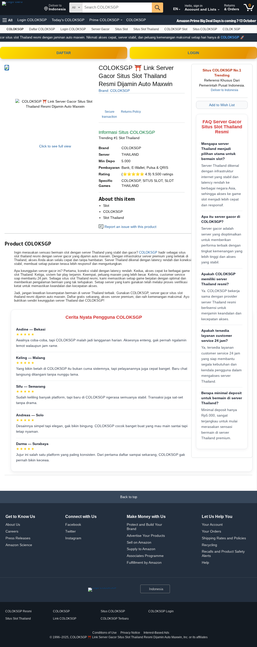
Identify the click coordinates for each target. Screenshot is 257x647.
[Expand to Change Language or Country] (179, 9)
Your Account (212, 524)
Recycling (209, 545)
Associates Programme (145, 556)
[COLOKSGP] (21, 7)
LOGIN (193, 53)
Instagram (73, 538)
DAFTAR (63, 53)
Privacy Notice (130, 632)
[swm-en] (207, 20)
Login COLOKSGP (32, 20)
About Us (13, 524)
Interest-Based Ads (156, 632)
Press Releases (18, 538)
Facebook (73, 524)
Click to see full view (55, 146)
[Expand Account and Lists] (219, 9)
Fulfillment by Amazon (144, 562)
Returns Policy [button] (131, 111)
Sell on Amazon (139, 542)
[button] (55, 7)
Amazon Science (19, 545)
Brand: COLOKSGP (114, 91)
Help (205, 562)
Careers (12, 531)
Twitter (70, 531)
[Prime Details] (121, 20)
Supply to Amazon (141, 549)
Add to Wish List (222, 105)
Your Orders (211, 531)
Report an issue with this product (129, 227)
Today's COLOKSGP (68, 20)
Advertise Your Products (146, 536)
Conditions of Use (104, 632)
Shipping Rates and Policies (224, 538)
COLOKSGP (136, 20)
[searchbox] (117, 7)
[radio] (7, 67)
